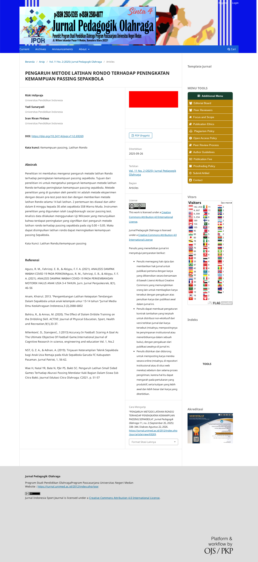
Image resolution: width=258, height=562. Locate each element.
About (83, 49)
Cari (233, 49)
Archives (40, 49)
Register (223, 3)
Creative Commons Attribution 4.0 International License (151, 217)
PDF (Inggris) (142, 135)
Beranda (30, 61)
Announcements (62, 49)
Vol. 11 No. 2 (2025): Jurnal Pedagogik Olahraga (75, 61)
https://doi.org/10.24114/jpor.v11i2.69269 (57, 136)
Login (235, 3)
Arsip (42, 61)
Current (24, 49)
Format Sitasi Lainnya (144, 442)
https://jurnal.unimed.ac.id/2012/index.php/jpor (68, 486)
